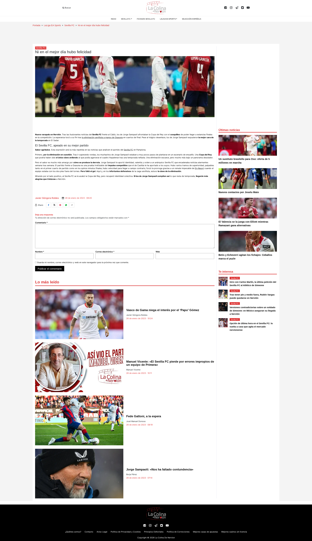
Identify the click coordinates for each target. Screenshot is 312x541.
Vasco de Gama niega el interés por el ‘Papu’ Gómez (162, 310)
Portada (36, 25)
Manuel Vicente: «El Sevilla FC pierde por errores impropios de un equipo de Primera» (170, 363)
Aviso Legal (102, 532)
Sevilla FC (69, 25)
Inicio (113, 19)
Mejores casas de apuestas (205, 532)
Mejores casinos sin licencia (234, 532)
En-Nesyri (199, 168)
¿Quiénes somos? (73, 532)
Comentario (41, 222)
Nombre (39, 251)
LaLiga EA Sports (52, 25)
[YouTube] (248, 8)
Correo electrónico (104, 251)
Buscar (67, 8)
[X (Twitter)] (242, 8)
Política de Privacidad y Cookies (126, 532)
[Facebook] (225, 8)
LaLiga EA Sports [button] (168, 19)
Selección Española (191, 19)
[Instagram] (231, 8)
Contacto (89, 532)
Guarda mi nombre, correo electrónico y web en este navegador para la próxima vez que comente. (83, 262)
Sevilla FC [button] (126, 19)
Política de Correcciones (178, 532)
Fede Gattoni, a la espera (143, 416)
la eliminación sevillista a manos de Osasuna (102, 137)
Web (158, 251)
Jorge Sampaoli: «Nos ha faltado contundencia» (159, 469)
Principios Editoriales (153, 532)
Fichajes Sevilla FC (146, 19)
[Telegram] (236, 8)
